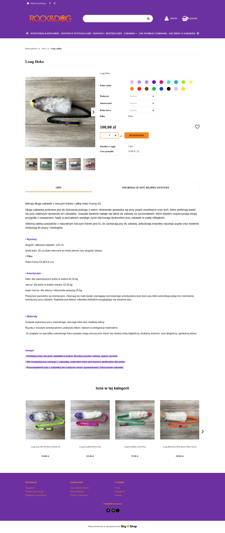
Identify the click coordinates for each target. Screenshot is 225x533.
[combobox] (142, 96)
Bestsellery (114, 33)
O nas (117, 488)
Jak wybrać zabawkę (153, 33)
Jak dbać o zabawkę (182, 33)
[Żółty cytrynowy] (191, 82)
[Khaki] (147, 89)
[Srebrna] (176, 89)
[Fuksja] (161, 82)
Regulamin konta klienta (35, 495)
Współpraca (120, 491)
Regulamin (30, 488)
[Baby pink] (132, 82)
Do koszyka (136, 135)
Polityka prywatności (34, 491)
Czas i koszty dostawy (79, 488)
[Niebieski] (161, 89)
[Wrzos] (147, 82)
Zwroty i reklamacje (79, 495)
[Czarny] (169, 89)
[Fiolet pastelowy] (139, 82)
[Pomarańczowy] (132, 89)
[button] (45, 482)
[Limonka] (183, 82)
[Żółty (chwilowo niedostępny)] (183, 89)
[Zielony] (154, 89)
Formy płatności (77, 491)
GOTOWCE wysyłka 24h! (76, 33)
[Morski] (176, 82)
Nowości (98, 33)
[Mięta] (169, 82)
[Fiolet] (154, 82)
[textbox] (139, 96)
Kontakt (118, 495)
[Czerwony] (139, 89)
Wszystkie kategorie (44, 33)
